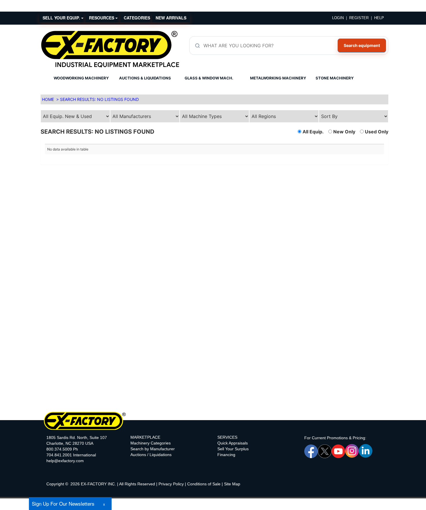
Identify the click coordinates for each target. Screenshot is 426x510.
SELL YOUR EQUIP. (62, 18)
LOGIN (338, 18)
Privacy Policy (171, 484)
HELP (379, 18)
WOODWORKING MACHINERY (81, 78)
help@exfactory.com (65, 460)
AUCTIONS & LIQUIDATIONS (145, 78)
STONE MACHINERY (335, 78)
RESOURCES (102, 18)
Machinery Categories (150, 443)
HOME (48, 99)
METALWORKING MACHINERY (278, 78)
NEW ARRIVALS (171, 18)
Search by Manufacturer (152, 449)
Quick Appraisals (232, 443)
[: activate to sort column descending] (299, 141)
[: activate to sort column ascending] (129, 141)
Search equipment (362, 45)
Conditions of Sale (204, 484)
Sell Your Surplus (233, 449)
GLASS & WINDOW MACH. (209, 78)
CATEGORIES (137, 18)
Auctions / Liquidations (151, 454)
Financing (226, 454)
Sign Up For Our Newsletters (63, 503)
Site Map (232, 484)
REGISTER (359, 18)
